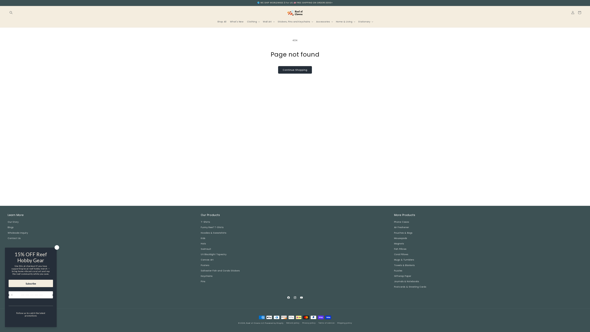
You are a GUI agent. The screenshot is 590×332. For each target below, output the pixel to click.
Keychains (206, 276)
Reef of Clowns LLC (255, 323)
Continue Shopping (295, 69)
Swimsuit (206, 249)
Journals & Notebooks (406, 281)
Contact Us (14, 238)
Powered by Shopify (274, 323)
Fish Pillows (400, 249)
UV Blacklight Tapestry (213, 254)
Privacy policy (309, 323)
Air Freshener (401, 227)
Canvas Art (207, 259)
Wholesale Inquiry (18, 232)
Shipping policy (344, 323)
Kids (203, 238)
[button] (11, 12)
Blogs (11, 227)
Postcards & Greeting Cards (410, 286)
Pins (203, 281)
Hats (203, 243)
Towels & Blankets (404, 265)
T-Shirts (205, 221)
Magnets (399, 243)
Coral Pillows (401, 254)
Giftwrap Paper (402, 276)
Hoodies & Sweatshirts (213, 232)
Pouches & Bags (403, 232)
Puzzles (398, 270)
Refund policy (292, 323)
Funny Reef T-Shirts (212, 227)
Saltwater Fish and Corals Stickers (220, 270)
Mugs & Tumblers (404, 259)
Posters (205, 265)
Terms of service (326, 323)
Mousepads (400, 238)
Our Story (13, 221)
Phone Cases (401, 221)
